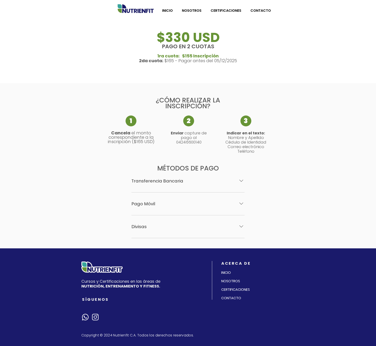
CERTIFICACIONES (235, 289)
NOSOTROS (230, 281)
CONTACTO (231, 298)
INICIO (226, 272)
